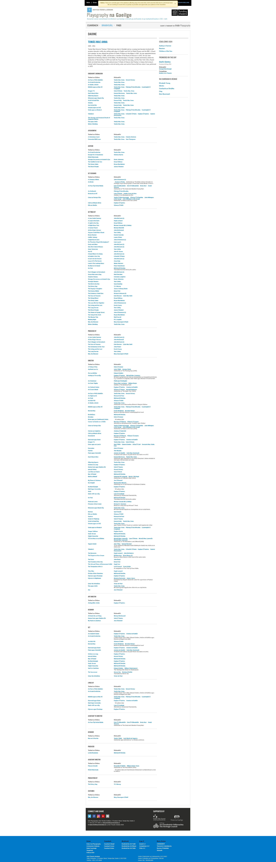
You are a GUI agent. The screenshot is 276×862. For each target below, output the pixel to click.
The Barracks (92, 553)
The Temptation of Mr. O (95, 566)
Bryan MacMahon (119, 164)
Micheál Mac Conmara (133, 375)
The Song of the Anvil (94, 315)
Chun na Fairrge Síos (94, 197)
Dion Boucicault (164, 94)
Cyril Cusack (118, 566)
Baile (88, 2)
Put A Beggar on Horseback (96, 272)
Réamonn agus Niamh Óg (96, 98)
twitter (89, 816)
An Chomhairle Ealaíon (180, 13)
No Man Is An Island (94, 266)
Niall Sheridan (118, 274)
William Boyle (132, 383)
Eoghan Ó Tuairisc (143, 114)
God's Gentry (164, 62)
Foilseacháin (90, 852)
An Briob (90, 182)
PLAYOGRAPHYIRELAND (181, 2)
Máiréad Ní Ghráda (119, 268)
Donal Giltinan (118, 162)
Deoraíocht (91, 436)
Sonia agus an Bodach (95, 110)
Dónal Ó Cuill (136, 444)
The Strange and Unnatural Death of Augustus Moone (99, 118)
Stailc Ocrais (92, 534)
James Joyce (131, 578)
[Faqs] (119, 25)
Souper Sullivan (93, 531)
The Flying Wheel (93, 298)
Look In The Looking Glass (96, 263)
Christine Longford (119, 277)
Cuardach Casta (109, 846)
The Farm (91, 559)
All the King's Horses (94, 230)
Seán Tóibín (117, 369)
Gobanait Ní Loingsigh (120, 476)
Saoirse (90, 516)
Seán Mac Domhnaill (133, 453)
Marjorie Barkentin (119, 578)
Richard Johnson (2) (120, 293)
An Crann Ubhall (93, 389)
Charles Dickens (131, 137)
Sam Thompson (130, 139)
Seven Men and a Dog (94, 274)
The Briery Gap (92, 286)
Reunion (162, 48)
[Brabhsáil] (107, 25)
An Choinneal (92, 381)
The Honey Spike (93, 164)
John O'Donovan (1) (120, 179)
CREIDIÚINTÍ (161, 844)
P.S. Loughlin (118, 319)
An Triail (90, 398)
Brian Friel (117, 291)
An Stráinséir (92, 191)
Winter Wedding (93, 124)
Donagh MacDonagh (165, 69)
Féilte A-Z (142, 848)
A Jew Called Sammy (94, 218)
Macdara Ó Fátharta (120, 422)
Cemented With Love (94, 139)
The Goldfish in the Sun (95, 162)
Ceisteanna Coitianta (93, 846)
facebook (94, 816)
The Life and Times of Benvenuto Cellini (100, 564)
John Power (117, 347)
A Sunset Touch (93, 228)
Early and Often (92, 244)
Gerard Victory (130, 80)
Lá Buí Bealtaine (93, 753)
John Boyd (117, 559)
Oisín (89, 491)
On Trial (90, 268)
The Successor (92, 672)
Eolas (95, 2)
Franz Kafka (127, 566)
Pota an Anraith (92, 766)
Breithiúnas (91, 414)
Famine (90, 450)
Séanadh (159, 850)
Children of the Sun (165, 51)
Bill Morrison (118, 555)
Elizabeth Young (164, 83)
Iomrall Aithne (92, 469)
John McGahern (129, 553)
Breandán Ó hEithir (119, 766)
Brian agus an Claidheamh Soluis (98, 419)
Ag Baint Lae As (93, 369)
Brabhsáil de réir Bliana (129, 846)
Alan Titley (117, 544)
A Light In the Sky (93, 223)
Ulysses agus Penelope (95, 576)
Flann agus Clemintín (94, 453)
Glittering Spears (93, 95)
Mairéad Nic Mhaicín (120, 483)
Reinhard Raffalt (127, 672)
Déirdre (161, 86)
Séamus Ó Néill (118, 205)
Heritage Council (168, 826)
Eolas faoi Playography (94, 844)
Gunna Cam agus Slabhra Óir (97, 467)
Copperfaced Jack (93, 239)
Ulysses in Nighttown (94, 578)
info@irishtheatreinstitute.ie (111, 823)
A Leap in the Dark (93, 220)
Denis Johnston (118, 159)
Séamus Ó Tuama (119, 389)
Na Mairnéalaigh (93, 486)
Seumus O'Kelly (120, 182)
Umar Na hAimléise (94, 583)
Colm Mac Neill (127, 296)
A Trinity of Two (92, 367)
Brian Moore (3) (128, 555)
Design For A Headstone (95, 155)
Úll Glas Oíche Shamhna (95, 573)
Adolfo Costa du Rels (130, 193)
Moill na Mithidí (92, 476)
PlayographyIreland (127, 14)
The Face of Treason (94, 296)
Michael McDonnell (119, 616)
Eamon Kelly (118, 100)
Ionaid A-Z (142, 844)
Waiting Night (92, 319)
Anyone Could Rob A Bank (96, 232)
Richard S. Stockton (120, 504)
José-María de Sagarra (130, 738)
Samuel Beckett (127, 544)
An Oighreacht (92, 396)
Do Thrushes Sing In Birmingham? (98, 242)
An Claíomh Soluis (93, 387)
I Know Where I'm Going (95, 254)
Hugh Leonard (118, 220)
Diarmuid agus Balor (94, 439)
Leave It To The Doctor (95, 261)
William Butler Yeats (133, 766)
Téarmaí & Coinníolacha (164, 846)
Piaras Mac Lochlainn (120, 383)
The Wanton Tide (93, 317)
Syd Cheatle (117, 512)
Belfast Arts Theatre (165, 73)
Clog (160, 91)
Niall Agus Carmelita (94, 489)
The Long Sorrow (93, 307)
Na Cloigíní (91, 483)
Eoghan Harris (118, 531)
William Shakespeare (131, 668)
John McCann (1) (119, 218)
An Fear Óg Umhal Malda (95, 186)
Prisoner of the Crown (94, 504)
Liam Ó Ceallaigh (119, 494)
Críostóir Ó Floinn (131, 114)
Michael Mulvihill (119, 228)
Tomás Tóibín (118, 738)
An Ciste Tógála (93, 383)
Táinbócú (91, 114)
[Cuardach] (93, 25)
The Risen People (93, 166)
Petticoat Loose (93, 501)
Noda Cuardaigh (91, 848)
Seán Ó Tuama (118, 467)
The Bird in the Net (93, 284)
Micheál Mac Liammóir (121, 538)
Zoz (89, 590)
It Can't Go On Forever (95, 258)
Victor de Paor (118, 583)
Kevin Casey (118, 305)
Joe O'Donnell (118, 480)
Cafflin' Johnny (92, 237)
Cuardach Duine (109, 848)
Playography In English (171, 25)
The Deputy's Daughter (95, 288)
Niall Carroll (117, 317)
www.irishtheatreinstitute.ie (97, 825)
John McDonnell (119, 230)
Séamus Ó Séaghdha (136, 197)
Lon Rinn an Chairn (94, 472)
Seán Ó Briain (118, 91)
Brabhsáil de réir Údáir (129, 848)
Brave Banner (92, 235)
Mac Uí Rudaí (92, 474)
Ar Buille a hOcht (93, 84)
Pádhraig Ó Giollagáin (120, 381)
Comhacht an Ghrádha (166, 88)
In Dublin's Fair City (94, 256)
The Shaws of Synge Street (96, 312)
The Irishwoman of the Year (96, 347)
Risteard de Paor (119, 396)
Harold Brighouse (131, 389)
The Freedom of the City (95, 562)
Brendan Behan (130, 411)
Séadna (90, 103)
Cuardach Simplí (109, 844)
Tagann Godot (92, 544)
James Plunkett (118, 166)
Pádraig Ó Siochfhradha (133, 87)
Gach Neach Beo (93, 93)
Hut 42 (90, 251)
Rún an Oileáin (92, 205)
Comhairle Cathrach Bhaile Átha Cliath (159, 818)
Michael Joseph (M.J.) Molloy (122, 225)
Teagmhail (90, 850)
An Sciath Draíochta (94, 82)
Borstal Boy (91, 411)
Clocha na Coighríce (94, 431)
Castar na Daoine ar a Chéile (97, 422)
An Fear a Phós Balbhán (95, 80)
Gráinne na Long (93, 464)
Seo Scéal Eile (92, 105)
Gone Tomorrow (93, 249)
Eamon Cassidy (119, 235)
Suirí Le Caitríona (93, 668)
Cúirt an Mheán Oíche (94, 203)
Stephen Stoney (93, 277)
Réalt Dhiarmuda (93, 157)
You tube (103, 816)
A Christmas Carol (93, 137)
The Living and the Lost (95, 305)
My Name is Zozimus (94, 480)
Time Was (91, 571)
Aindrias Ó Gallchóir (120, 431)
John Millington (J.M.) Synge (131, 199)
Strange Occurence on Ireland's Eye (99, 159)
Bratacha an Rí (92, 193)
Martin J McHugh (134, 476)
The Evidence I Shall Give (95, 293)
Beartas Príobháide (163, 848)
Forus (176, 818)
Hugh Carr (117, 564)
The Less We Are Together (96, 303)
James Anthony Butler (121, 288)
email (107, 816)
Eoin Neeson (118, 296)
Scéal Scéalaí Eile (93, 100)
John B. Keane (118, 251)
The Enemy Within (93, 291)
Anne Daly (117, 261)
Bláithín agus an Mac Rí (95, 87)
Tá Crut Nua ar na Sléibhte (96, 538)
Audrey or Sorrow (165, 46)
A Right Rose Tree (93, 225)
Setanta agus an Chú (94, 107)
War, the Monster (93, 322)
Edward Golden (118, 373)
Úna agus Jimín (92, 121)
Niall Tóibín (117, 444)
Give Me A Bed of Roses (95, 247)
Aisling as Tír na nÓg (94, 375)
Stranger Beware (93, 281)
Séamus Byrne (118, 155)
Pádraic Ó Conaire (133, 422)
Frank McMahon (119, 411)
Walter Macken (118, 263)
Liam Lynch (117, 242)
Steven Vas (117, 672)
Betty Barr (143, 186)
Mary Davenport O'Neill (121, 322)
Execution (91, 448)
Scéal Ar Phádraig (93, 519)
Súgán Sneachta (93, 536)
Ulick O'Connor (118, 367)
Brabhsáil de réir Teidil (128, 844)
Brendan (90, 417)
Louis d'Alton (118, 237)
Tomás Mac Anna (119, 80)
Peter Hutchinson (119, 266)
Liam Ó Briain (118, 193)
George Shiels (126, 369)
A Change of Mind (93, 179)
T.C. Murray (117, 286)
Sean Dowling (118, 284)
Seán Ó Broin (118, 472)
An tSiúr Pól (91, 400)
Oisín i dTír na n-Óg (94, 494)
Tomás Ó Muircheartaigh (121, 197)
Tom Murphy (117, 450)
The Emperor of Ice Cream (96, 555)
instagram (98, 816)
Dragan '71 (91, 91)
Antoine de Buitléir (132, 387)
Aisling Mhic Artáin (94, 603)
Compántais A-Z (144, 846)
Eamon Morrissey (119, 93)
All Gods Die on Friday (95, 616)
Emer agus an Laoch (94, 444)
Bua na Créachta (93, 738)
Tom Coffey (117, 232)
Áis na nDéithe (92, 373)
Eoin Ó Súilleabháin (120, 186)
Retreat (90, 512)
